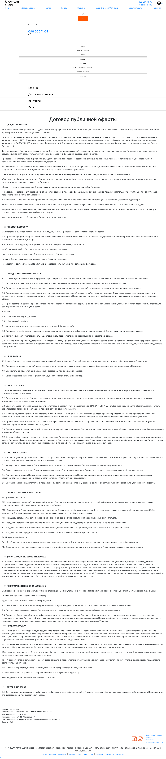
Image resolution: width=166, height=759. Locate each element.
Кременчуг (100, 754)
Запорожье (82, 754)
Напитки (83, 76)
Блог (31, 107)
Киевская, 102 (145, 5)
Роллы (64, 8)
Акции (8, 8)
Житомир (72, 754)
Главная (33, 88)
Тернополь (62, 754)
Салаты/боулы (135, 8)
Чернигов (119, 754)
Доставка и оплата (40, 94)
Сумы (45, 754)
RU (83, 18)
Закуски (81, 8)
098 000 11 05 (145, 2)
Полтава (52, 754)
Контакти (34, 101)
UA (83, 14)
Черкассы (110, 754)
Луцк (91, 754)
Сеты (48, 8)
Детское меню (28, 8)
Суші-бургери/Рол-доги (107, 8)
